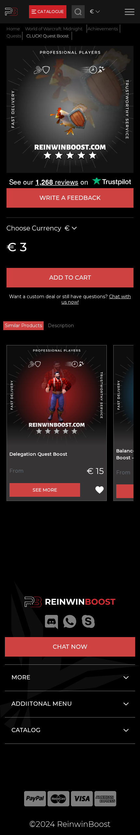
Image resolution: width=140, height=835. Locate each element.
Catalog (25, 730)
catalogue (50, 11)
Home (13, 28)
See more (45, 490)
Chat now (70, 646)
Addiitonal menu (41, 703)
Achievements (103, 28)
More (20, 677)
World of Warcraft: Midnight (53, 28)
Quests (14, 35)
